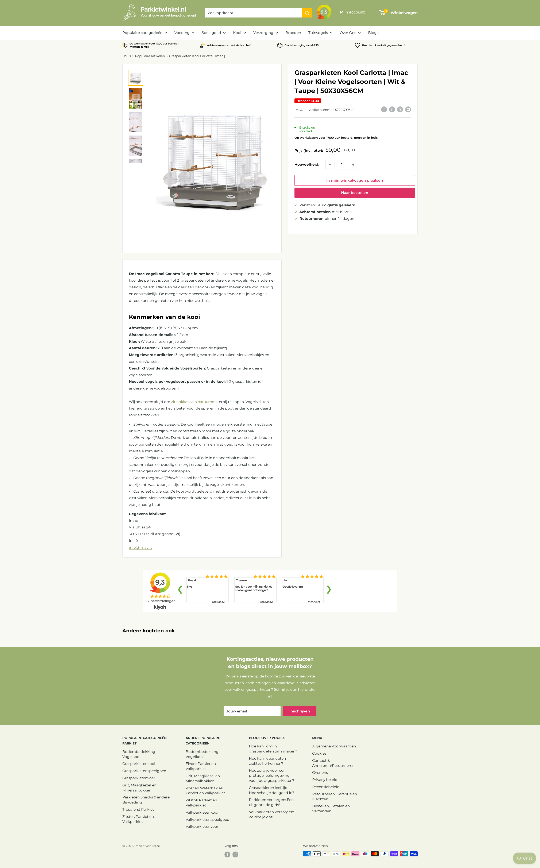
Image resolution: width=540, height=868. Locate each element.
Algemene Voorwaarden (334, 746)
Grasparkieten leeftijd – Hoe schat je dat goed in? (271, 790)
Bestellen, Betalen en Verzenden (331, 808)
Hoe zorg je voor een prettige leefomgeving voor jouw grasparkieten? (271, 775)
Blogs (373, 33)
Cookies (319, 753)
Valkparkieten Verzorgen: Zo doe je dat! (271, 814)
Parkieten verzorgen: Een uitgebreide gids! (271, 802)
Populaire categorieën (142, 33)
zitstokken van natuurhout (194, 402)
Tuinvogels (318, 33)
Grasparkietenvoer (138, 778)
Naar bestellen (354, 193)
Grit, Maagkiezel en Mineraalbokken (139, 787)
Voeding (182, 33)
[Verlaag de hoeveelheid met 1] (330, 164)
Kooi (237, 33)
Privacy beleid (325, 780)
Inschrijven (299, 711)
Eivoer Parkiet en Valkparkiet (201, 766)
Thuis (126, 56)
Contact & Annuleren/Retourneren (333, 763)
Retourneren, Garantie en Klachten (334, 796)
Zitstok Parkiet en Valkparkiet (138, 819)
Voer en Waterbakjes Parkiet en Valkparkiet (205, 790)
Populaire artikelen (150, 56)
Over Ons (348, 33)
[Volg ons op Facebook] (227, 854)
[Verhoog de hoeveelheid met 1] (353, 164)
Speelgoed (211, 33)
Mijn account (352, 12)
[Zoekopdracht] (307, 12)
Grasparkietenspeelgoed (144, 771)
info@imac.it (140, 547)
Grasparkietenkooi (138, 764)
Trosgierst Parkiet (138, 809)
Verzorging (263, 33)
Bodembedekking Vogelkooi (138, 754)
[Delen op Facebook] (384, 109)
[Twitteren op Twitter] (400, 109)
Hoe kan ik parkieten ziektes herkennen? (267, 761)
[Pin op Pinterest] (392, 109)
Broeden (293, 33)
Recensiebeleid (326, 787)
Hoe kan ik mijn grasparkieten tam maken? (273, 748)
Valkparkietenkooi (202, 812)
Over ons (320, 772)
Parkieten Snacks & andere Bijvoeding (146, 799)
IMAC (298, 109)
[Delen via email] (408, 109)
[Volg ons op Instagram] (235, 854)
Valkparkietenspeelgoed (208, 819)
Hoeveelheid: (306, 164)
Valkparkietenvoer (202, 826)
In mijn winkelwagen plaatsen (354, 180)
